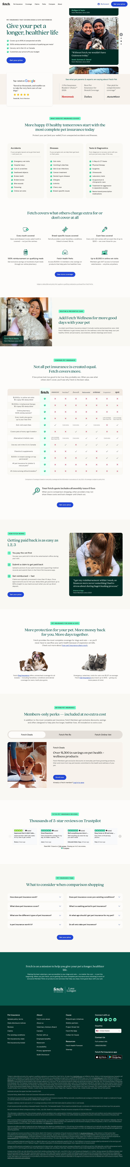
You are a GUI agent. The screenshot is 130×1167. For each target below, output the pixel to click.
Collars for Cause (72, 1035)
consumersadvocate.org (21, 1136)
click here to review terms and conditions (19, 1158)
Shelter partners (72, 1023)
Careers (40, 1031)
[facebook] (96, 1019)
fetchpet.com (49, 1123)
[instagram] (101, 1019)
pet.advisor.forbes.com (86, 1133)
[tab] (121, 38)
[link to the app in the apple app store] (101, 1057)
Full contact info (101, 1041)
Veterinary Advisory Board (47, 1027)
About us (40, 1023)
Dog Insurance (23, 675)
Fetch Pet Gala (71, 1031)
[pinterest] (105, 1019)
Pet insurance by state (16, 1039)
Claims (10, 1031)
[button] (18, 4)
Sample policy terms (15, 1019)
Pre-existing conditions (16, 1035)
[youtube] (110, 1019)
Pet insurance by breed (16, 1043)
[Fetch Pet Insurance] (6, 4)
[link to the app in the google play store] (115, 1057)
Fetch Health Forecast (74, 1045)
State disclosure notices (17, 1023)
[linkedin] (114, 1019)
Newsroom (41, 1043)
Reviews (11, 1027)
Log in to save (78, 782)
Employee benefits (44, 1039)
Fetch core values (43, 1019)
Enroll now (60, 777)
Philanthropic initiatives (75, 1019)
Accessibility (41, 1047)
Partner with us (42, 1035)
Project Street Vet (72, 1027)
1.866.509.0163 (100, 1045)
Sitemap (69, 1049)
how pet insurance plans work (74, 645)
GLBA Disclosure (43, 1055)
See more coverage (65, 274)
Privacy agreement (44, 1051)
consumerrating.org (13, 1138)
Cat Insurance (85, 678)
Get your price (119, 4)
